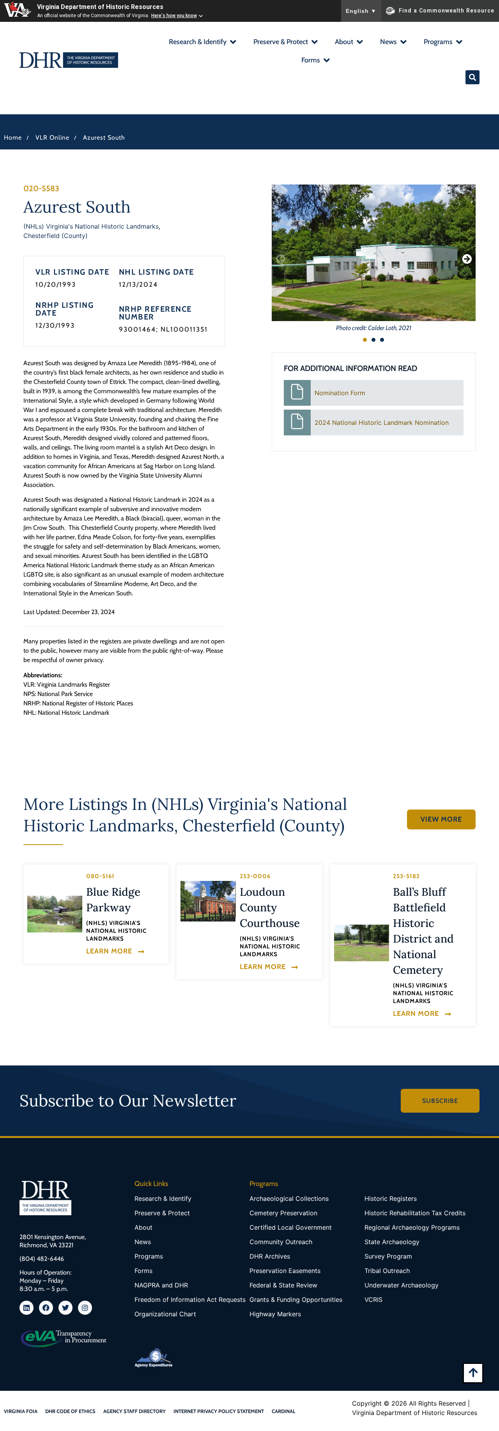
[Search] (472, 77)
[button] (202, 43)
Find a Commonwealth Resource (446, 10)
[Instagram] (85, 1308)
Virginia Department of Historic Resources (100, 7)
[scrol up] (473, 1372)
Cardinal (284, 1411)
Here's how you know (174, 15)
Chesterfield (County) (55, 236)
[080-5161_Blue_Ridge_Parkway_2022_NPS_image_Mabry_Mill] (54, 914)
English (361, 11)
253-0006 (255, 876)
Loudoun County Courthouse (270, 907)
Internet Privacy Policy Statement (218, 1411)
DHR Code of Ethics (70, 1411)
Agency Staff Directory (134, 1411)
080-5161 (100, 876)
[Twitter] (65, 1308)
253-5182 (406, 876)
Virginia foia (20, 1411)
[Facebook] (46, 1308)
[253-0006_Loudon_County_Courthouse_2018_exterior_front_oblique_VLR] (207, 901)
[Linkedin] (26, 1308)
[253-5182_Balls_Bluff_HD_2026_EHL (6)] (361, 943)
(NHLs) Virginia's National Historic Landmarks (91, 226)
